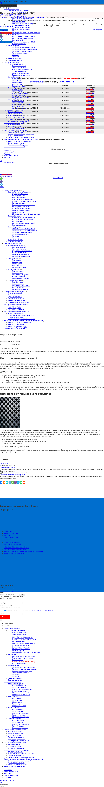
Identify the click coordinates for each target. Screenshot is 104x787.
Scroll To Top (9, 780)
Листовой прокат (38, 17)
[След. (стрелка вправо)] (3, 786)
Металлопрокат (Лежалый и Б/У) (15, 553)
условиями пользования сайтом (42, 610)
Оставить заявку (6, 33)
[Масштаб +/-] (7, 784)
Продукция (4, 30)
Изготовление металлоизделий (15, 550)
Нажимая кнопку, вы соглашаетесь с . (30, 610)
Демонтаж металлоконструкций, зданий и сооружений (23, 551)
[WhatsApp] (12, 482)
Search (22, 595)
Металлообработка (11, 533)
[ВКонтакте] (1, 482)
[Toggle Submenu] (21, 190)
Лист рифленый (58, 178)
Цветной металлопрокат (12, 544)
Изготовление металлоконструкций (16, 548)
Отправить (5, 617)
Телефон (3, 605)
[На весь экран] (5, 784)
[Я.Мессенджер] (7, 482)
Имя (2, 603)
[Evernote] (21, 482)
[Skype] (18, 482)
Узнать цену (90, 89)
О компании (8, 531)
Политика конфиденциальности (11, 591)
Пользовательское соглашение (11, 607)
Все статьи (4, 464)
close (2, 187)
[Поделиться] (3, 784)
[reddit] (24, 482)
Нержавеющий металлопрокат (15, 546)
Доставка (7, 535)
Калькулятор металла (11, 537)
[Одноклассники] (4, 482)
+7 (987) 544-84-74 (6, 26)
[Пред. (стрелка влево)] (1, 786)
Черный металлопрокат (22, 17)
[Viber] (15, 482)
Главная (3, 17)
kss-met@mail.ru (98, 30)
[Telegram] (10, 482)
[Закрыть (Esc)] (1, 784)
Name (2, 614)
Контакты (7, 539)
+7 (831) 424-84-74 (6, 15)
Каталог (10, 17)
